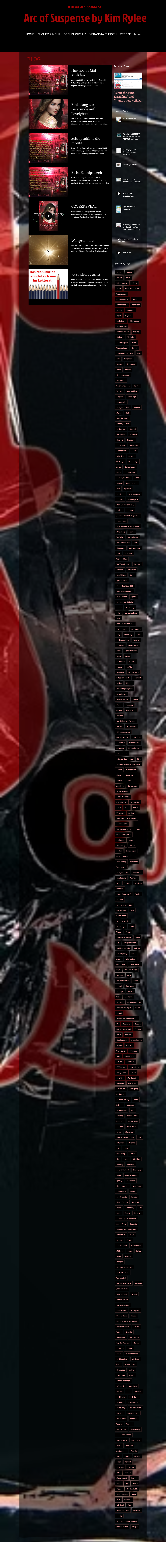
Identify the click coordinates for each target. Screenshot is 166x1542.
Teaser (128, 932)
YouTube (119, 537)
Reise (118, 807)
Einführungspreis (123, 732)
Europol (128, 1256)
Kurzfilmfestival (122, 1170)
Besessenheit (121, 1110)
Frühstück (120, 1386)
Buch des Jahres (122, 1272)
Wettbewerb (131, 770)
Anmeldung (120, 1408)
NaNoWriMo (133, 1121)
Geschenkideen (122, 856)
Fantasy (129, 272)
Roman (119, 272)
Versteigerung (133, 1402)
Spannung (130, 310)
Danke (118, 705)
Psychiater (137, 737)
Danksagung (130, 1056)
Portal (137, 1007)
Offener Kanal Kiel (123, 1029)
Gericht (132, 1153)
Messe (118, 413)
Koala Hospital (122, 342)
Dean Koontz (121, 1429)
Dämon (119, 310)
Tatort (118, 1332)
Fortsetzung (121, 861)
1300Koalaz (120, 1067)
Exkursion (120, 1143)
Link (118, 359)
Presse (135, 699)
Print (118, 553)
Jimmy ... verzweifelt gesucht (127, 515)
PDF (118, 1148)
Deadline (138, 1391)
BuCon (119, 1353)
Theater (129, 683)
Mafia (118, 1034)
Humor (119, 483)
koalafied (133, 434)
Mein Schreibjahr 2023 (125, 505)
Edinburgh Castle (123, 423)
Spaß (138, 829)
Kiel (117, 943)
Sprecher (127, 488)
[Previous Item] (118, 81)
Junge (118, 1132)
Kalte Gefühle (132, 391)
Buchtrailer (120, 1397)
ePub (133, 953)
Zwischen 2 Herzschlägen (126, 818)
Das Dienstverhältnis (124, 602)
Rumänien (120, 494)
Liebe (118, 651)
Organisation (136, 1040)
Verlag (118, 932)
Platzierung (135, 1429)
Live (139, 759)
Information (130, 959)
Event (118, 369)
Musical (128, 1034)
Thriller (119, 277)
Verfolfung (137, 1186)
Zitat (128, 1391)
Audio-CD (120, 1121)
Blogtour (119, 396)
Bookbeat (134, 1418)
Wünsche (133, 878)
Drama (119, 1045)
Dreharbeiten (134, 742)
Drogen (119, 667)
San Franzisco (133, 672)
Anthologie (134, 445)
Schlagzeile (135, 1310)
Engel (118, 315)
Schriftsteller (132, 726)
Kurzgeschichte (122, 872)
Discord (119, 1489)
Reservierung (136, 1245)
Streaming (130, 607)
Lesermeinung (132, 483)
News (137, 478)
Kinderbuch (120, 445)
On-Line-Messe (131, 970)
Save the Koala (122, 418)
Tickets (134, 1294)
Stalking (127, 883)
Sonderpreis (132, 786)
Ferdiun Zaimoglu (123, 1381)
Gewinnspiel (121, 402)
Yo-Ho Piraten (135, 1408)
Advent (119, 710)
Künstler (119, 899)
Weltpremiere (121, 1294)
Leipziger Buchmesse (124, 759)
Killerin (119, 770)
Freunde (133, 1224)
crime (129, 780)
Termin (137, 386)
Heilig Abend (121, 1072)
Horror (131, 532)
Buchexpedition (122, 640)
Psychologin (134, 1067)
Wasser (119, 1424)
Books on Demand (123, 1435)
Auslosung (120, 1094)
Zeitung (119, 1105)
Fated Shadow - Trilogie (125, 721)
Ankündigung (133, 537)
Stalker (119, 683)
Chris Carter (121, 964)
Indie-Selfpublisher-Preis (126, 1218)
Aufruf (131, 1370)
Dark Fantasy (121, 597)
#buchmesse (121, 910)
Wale (118, 997)
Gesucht (129, 1332)
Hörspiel (135, 1202)
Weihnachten (121, 559)
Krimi (134, 342)
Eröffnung (137, 1170)
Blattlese (119, 1413)
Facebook (134, 861)
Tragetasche (121, 867)
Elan (129, 1505)
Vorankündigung (123, 386)
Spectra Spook (121, 580)
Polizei (119, 986)
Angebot (119, 499)
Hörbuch (119, 337)
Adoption (120, 786)
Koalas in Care (121, 824)
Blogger (137, 407)
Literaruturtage (122, 1186)
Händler (131, 1467)
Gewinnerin (135, 1440)
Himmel (133, 429)
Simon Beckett (122, 1202)
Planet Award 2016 (123, 894)
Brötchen (120, 1467)
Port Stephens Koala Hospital (127, 526)
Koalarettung (121, 326)
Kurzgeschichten (122, 407)
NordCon (138, 883)
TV (117, 1024)
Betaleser (137, 1213)
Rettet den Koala (122, 797)
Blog (118, 634)
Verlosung (128, 634)
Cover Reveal (121, 694)
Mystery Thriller (122, 980)
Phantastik (120, 742)
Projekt (119, 510)
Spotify (119, 1180)
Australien (130, 1061)
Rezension (128, 359)
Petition (129, 1445)
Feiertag (119, 1116)
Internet (119, 715)
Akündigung (121, 802)
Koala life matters (132, 288)
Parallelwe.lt (121, 1191)
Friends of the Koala (124, 905)
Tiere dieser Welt (123, 542)
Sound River (121, 1224)
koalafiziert (120, 321)
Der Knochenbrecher (124, 1267)
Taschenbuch (121, 294)
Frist (118, 1499)
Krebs (118, 1462)
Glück (118, 1364)
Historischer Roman (124, 829)
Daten (127, 1213)
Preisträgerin (121, 1245)
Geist (118, 613)
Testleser (119, 569)
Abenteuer (132, 569)
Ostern (132, 1191)
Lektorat (130, 1105)
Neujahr (130, 991)
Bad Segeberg (121, 953)
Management (121, 1478)
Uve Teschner (121, 1316)
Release (119, 780)
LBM (118, 488)
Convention (136, 629)
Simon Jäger (131, 851)
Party (118, 1213)
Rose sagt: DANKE (123, 478)
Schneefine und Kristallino (126, 1018)
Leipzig (131, 840)
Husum (136, 1343)
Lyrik (118, 1456)
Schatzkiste (131, 1126)
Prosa (129, 1240)
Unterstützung (134, 494)
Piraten (119, 1061)
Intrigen (119, 1262)
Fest (118, 883)
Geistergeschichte (134, 1002)
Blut (132, 910)
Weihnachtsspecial (123, 834)
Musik (135, 807)
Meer (130, 1251)
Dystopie (137, 564)
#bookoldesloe (133, 1413)
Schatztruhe (121, 1418)
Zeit (126, 1483)
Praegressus (121, 521)
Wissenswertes (122, 791)
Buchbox (119, 1402)
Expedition (120, 1375)
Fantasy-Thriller (122, 332)
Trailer (137, 894)
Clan (139, 1137)
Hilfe (118, 618)
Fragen (135, 1526)
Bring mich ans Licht (124, 353)
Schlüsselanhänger (123, 1007)
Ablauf (135, 1483)
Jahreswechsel (121, 1289)
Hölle (128, 413)
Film (135, 542)
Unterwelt (120, 813)
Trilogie (119, 391)
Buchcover (120, 661)
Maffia (129, 667)
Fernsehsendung (122, 1305)
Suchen (134, 1478)
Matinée (138, 1283)
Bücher (128, 369)
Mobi (134, 1494)
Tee (140, 1207)
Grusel (125, 1159)
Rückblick (136, 1159)
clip (117, 1159)
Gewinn (131, 456)
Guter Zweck (130, 775)
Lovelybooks (133, 645)
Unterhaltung (130, 472)
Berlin (118, 1483)
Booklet (138, 1029)
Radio (131, 926)
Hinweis (119, 440)
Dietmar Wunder (122, 1326)
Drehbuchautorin (123, 948)
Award (118, 959)
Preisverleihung (131, 1175)
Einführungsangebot (124, 688)
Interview (120, 645)
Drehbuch (128, 553)
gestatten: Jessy (131, 613)
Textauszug (130, 1207)
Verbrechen (120, 434)
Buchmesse (120, 429)
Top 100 (129, 1424)
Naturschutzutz (134, 748)
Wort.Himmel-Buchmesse (126, 1521)
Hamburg (130, 440)
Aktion (131, 813)
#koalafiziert (121, 1310)
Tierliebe (130, 337)
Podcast (129, 1045)
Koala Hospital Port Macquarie (128, 764)
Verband (132, 1143)
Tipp (138, 353)
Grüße (137, 937)
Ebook (139, 634)
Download (130, 986)
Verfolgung (120, 1051)
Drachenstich (121, 1440)
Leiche (135, 980)
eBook (134, 283)
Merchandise (132, 1078)
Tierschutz (136, 299)
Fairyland (120, 1505)
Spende (134, 348)
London (119, 364)
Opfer (136, 1099)
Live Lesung (121, 878)
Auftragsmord (134, 548)
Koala (118, 288)
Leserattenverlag (123, 921)
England (128, 315)
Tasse (118, 1175)
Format (128, 1462)
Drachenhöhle (132, 1489)
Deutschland (131, 710)
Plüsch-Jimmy (121, 753)
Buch (128, 277)
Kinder (119, 607)
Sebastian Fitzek (122, 678)
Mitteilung (120, 532)
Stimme (119, 1240)
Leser (132, 575)
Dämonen (126, 1024)
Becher (119, 851)
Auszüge (119, 991)
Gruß (118, 970)
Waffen (119, 1391)
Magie (118, 775)
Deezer (127, 1456)
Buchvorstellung (122, 1099)
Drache (119, 1445)
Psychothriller (121, 451)
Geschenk (128, 997)
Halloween (132, 1083)
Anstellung (133, 1386)
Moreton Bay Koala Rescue (126, 1321)
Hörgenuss (120, 548)
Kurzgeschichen (130, 943)
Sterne (131, 845)
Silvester (119, 888)
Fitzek (118, 1207)
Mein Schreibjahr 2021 (125, 1137)
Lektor (133, 1072)
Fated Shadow (121, 305)
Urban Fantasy (122, 283)
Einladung (133, 1051)
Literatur (130, 510)
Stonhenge (120, 926)
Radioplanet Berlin (123, 937)
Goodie (119, 1516)
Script (118, 1256)
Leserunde (138, 678)
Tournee (119, 975)
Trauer (133, 1316)
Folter (130, 1348)
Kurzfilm (119, 1078)
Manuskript (137, 872)
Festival (119, 726)
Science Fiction (122, 699)
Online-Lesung (122, 737)
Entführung (121, 380)
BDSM (132, 1235)
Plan (132, 1110)
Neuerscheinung (122, 375)
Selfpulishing (130, 467)
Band (127, 807)
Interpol (134, 1197)
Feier (118, 1056)
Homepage (120, 1370)
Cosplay (137, 1456)
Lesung (136, 332)
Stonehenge (133, 461)
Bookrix (138, 1024)
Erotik (126, 1148)
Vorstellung (120, 1153)
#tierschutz (120, 1235)
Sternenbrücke (122, 1526)
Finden (131, 1375)
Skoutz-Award (122, 1299)
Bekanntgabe (132, 499)
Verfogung (134, 1089)
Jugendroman (121, 629)
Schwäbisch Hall (122, 1510)
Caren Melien (135, 964)
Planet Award (130, 1364)
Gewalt (119, 1013)
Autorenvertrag (132, 1353)
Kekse (138, 1251)
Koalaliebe (136, 305)
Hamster (136, 640)
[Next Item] (138, 81)
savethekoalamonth (124, 591)
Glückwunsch (132, 1116)
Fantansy (129, 705)
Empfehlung (121, 575)
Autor (118, 467)
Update (133, 597)
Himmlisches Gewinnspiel (126, 1229)
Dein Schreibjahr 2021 (124, 586)
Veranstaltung (121, 348)
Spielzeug (120, 1083)
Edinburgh (132, 396)
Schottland (131, 364)
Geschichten (121, 916)
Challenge (120, 461)
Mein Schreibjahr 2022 (125, 624)
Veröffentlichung (123, 564)
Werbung (135, 1359)
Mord (118, 472)
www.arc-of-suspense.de (84, 6)
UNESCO (128, 1472)
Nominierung (121, 1040)
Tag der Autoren (122, 1343)
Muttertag (129, 1132)
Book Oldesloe (121, 1494)
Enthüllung (120, 845)
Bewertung (120, 1089)
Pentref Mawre (131, 651)
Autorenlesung (122, 299)
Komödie (127, 1499)
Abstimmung (121, 1451)
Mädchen (119, 1251)
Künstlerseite (121, 1197)
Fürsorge (130, 1164)
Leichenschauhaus (123, 1283)
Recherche (120, 840)
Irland (127, 656)
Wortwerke (134, 802)
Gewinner (120, 748)
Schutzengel (134, 321)
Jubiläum (136, 1510)
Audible (134, 1451)
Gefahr (136, 1326)
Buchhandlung (122, 1359)
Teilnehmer (120, 1337)
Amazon (119, 1126)
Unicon (137, 948)
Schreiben (120, 456)
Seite (118, 1472)
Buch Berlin (134, 1337)
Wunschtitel (121, 1278)
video (118, 656)
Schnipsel (120, 672)
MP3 (129, 975)
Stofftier (119, 1002)
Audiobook (130, 1180)
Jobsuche (119, 1348)
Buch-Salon (134, 1397)
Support (132, 661)
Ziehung (119, 1164)
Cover (134, 451)
